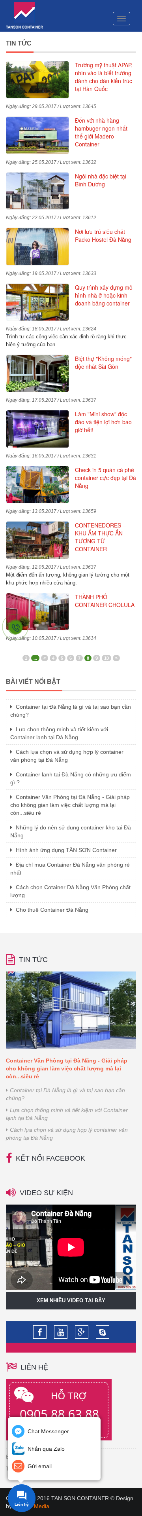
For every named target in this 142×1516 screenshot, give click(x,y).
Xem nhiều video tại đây (71, 1300)
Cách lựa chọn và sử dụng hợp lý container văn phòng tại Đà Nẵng (67, 1134)
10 (106, 658)
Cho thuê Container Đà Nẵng (51, 910)
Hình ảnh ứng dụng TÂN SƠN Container (65, 850)
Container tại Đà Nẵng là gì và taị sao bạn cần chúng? (65, 1094)
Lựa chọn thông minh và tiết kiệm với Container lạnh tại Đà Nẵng (67, 1114)
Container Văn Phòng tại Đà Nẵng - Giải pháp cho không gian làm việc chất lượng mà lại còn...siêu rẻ (70, 805)
